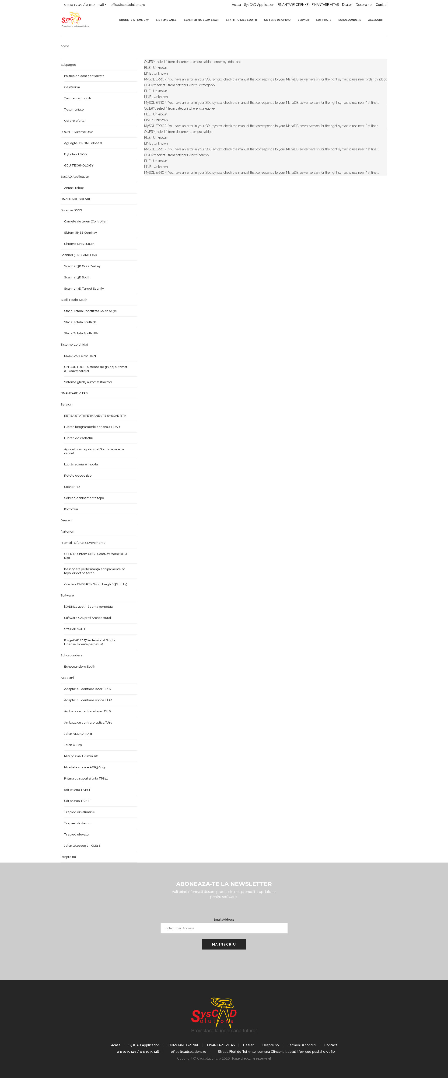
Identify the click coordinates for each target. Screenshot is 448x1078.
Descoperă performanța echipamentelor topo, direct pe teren (94, 571)
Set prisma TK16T (77, 789)
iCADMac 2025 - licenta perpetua (88, 606)
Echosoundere (349, 19)
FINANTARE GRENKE (292, 5)
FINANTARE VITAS (325, 5)
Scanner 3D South (77, 277)
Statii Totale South (241, 19)
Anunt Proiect (74, 188)
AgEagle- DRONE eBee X (83, 143)
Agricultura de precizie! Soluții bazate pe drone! (94, 451)
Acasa (236, 5)
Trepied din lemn (77, 823)
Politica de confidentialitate (84, 76)
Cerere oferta (74, 120)
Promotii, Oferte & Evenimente (83, 542)
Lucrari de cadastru (78, 438)
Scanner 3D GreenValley (82, 266)
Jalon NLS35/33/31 (78, 733)
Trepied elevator (77, 834)
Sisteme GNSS (166, 19)
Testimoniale (74, 109)
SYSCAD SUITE (75, 629)
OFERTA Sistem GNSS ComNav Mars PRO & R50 (95, 556)
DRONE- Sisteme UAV (134, 19)
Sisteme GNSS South (79, 244)
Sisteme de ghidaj (277, 19)
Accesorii (375, 19)
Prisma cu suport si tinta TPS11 (86, 778)
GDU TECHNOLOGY (79, 165)
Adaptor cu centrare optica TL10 (88, 700)
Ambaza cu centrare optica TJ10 (88, 722)
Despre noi (364, 5)
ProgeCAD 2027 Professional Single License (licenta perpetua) (90, 642)
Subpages (68, 64)
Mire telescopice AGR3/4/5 (84, 767)
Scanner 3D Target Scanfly (84, 288)
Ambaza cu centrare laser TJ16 (87, 711)
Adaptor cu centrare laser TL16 (87, 689)
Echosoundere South (79, 666)
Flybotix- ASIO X (75, 154)
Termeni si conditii (77, 98)
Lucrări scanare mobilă (81, 464)
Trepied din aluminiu (79, 812)
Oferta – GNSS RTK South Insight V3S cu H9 (95, 584)
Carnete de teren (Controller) (86, 221)
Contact (381, 5)
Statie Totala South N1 (80, 322)
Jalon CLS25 (73, 745)
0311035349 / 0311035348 (137, 1052)
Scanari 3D (72, 487)
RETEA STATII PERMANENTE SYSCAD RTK (95, 415)
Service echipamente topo (84, 498)
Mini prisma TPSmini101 (81, 756)
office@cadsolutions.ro (188, 1052)
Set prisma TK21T (77, 801)
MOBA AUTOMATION (80, 355)
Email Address (224, 919)
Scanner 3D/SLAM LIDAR (201, 19)
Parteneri (67, 531)
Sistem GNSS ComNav (80, 232)
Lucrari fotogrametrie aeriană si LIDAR (92, 427)
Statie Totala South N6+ (81, 333)
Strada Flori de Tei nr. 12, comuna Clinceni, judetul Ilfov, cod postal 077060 (276, 1052)
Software (323, 19)
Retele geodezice (78, 475)
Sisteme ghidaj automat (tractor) (88, 382)
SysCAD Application (259, 5)
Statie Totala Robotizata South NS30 (90, 311)
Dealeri (347, 5)
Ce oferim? (72, 87)
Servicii (303, 19)
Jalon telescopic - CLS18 (82, 845)
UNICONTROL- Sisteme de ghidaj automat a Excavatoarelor (95, 369)
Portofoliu (71, 509)
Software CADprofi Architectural (87, 618)
